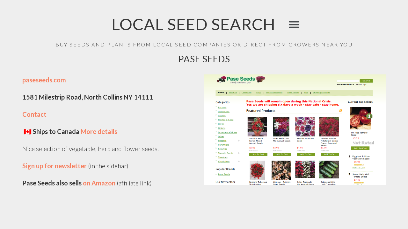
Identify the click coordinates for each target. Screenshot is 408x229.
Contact (34, 114)
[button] (294, 24)
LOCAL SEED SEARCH (193, 24)
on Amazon (99, 183)
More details (100, 131)
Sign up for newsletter (55, 166)
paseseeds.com (44, 80)
